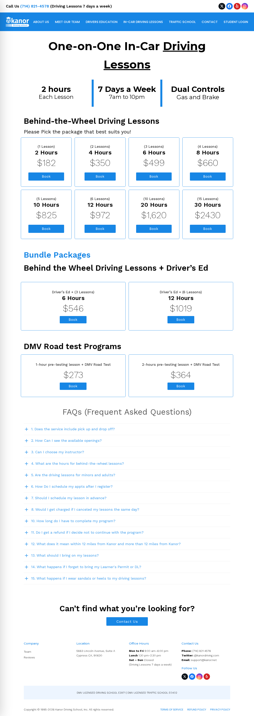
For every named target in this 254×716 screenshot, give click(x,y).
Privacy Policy (220, 709)
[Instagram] (244, 6)
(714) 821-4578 (34, 6)
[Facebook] (229, 6)
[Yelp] (237, 6)
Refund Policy (196, 709)
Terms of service (171, 709)
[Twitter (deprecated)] (185, 676)
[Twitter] (221, 6)
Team (27, 651)
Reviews (29, 657)
